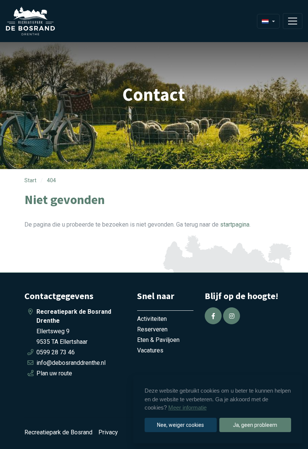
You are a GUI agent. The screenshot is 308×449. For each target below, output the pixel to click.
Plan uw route (54, 373)
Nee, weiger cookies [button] (180, 425)
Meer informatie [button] (187, 407)
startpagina (234, 224)
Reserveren (152, 329)
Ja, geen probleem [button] (255, 425)
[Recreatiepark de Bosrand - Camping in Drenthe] (39, 21)
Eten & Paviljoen (158, 339)
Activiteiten (152, 318)
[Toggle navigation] (292, 21)
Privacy (108, 432)
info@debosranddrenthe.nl (71, 362)
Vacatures (150, 350)
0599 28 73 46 (55, 352)
